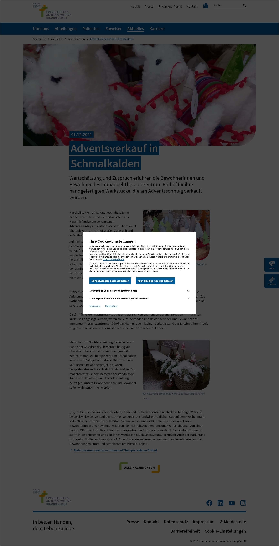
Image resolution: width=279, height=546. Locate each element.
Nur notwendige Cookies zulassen (110, 280)
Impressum (94, 306)
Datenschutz (111, 306)
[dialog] (139, 273)
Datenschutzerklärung (113, 259)
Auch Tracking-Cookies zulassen (155, 280)
